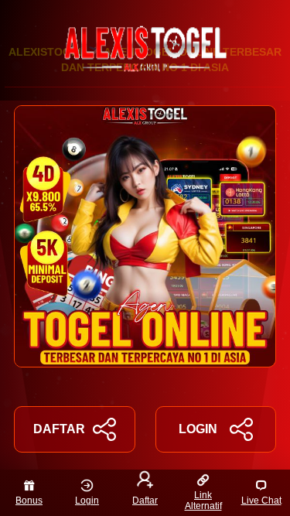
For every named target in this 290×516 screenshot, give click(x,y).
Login (87, 500)
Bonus (29, 500)
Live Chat (261, 500)
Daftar (145, 500)
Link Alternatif (203, 500)
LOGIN (198, 429)
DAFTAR (59, 429)
